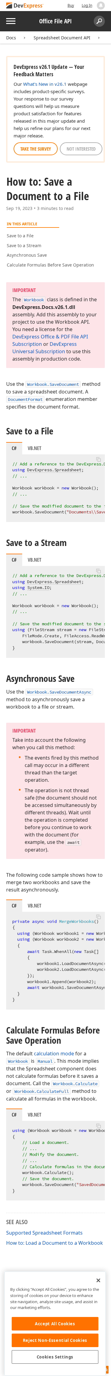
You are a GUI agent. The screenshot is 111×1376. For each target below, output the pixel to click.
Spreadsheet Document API (62, 38)
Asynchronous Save (27, 255)
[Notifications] (101, 6)
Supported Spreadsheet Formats (44, 1232)
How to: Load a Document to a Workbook (54, 1243)
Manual (45, 1061)
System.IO (38, 587)
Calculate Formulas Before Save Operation (50, 265)
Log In (87, 5)
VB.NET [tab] (34, 448)
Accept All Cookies (55, 1324)
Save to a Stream (24, 245)
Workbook (18, 1061)
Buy (71, 5)
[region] (55, 1323)
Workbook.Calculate (75, 1083)
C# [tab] (14, 448)
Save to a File (20, 236)
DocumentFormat (25, 399)
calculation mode (54, 1053)
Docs (11, 38)
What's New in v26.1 (45, 84)
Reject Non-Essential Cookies (55, 1340)
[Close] (98, 1280)
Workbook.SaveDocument (53, 384)
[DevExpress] (25, 6)
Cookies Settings (55, 1357)
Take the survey (35, 149)
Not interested (81, 149)
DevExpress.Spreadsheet (54, 470)
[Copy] (98, 460)
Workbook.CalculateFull (41, 1091)
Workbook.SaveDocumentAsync (59, 692)
